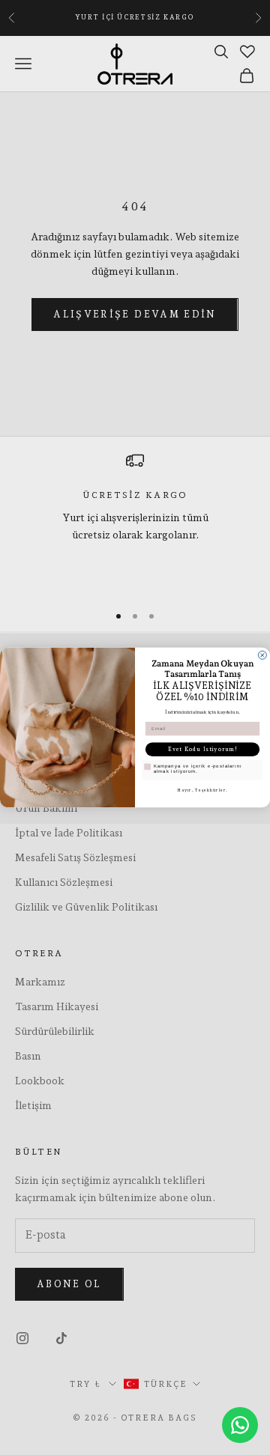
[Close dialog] (262, 655)
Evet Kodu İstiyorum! (203, 749)
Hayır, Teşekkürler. (202, 790)
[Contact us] (240, 1425)
